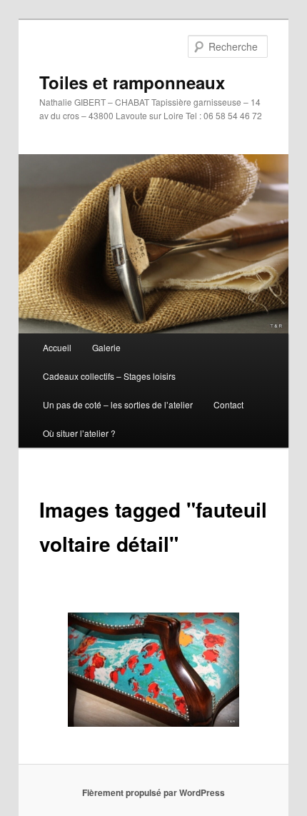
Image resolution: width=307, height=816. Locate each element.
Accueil (57, 347)
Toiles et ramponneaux (132, 82)
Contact (228, 404)
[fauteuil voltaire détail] (153, 670)
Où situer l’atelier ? (79, 433)
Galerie (106, 347)
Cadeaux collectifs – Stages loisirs (109, 376)
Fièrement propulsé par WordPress (153, 792)
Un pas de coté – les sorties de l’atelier (118, 404)
